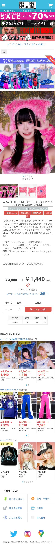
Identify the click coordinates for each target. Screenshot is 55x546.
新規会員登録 (29, 10)
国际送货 (25, 213)
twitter (14, 534)
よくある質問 (15, 517)
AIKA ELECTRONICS (39, 208)
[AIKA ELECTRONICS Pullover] (9, 405)
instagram (27, 534)
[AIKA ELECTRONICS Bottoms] (27, 405)
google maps (41, 534)
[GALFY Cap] (9, 456)
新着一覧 (47, 10)
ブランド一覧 (22, 208)
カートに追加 (39, 309)
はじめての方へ (16, 498)
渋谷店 (40, 508)
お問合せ (41, 517)
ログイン (11, 10)
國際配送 (37, 213)
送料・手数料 (43, 498)
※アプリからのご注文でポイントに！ (27, 44)
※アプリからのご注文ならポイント (28, 293)
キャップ (11, 208)
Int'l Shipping (11, 213)
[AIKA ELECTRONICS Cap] (9, 354)
